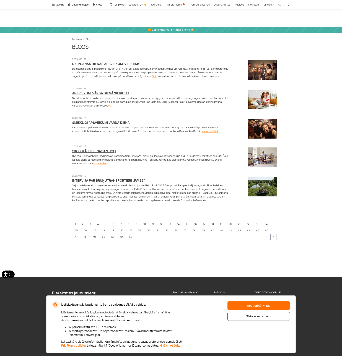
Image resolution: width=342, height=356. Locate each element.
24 (266, 224)
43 (239, 230)
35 (166, 230)
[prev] (267, 237)
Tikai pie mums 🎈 (175, 4)
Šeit (154, 76)
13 (170, 224)
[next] (273, 237)
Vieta (99, 4)
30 (121, 230)
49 (94, 236)
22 (248, 224)
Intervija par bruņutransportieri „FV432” (108, 180)
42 (230, 230)
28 (103, 230)
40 (212, 230)
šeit (110, 105)
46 (266, 230)
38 (194, 230)
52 (121, 236)
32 (139, 230)
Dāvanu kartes (222, 4)
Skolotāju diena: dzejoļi (94, 151)
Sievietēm (254, 4)
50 (103, 236)
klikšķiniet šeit (169, 345)
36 (176, 230)
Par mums (77, 39)
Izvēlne (60, 4)
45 (257, 230)
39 (203, 230)
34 (157, 230)
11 (153, 224)
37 (185, 230)
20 (230, 224)
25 (76, 230)
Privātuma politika (73, 345)
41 (221, 230)
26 (85, 230)
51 (112, 236)
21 (239, 224)
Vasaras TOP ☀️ (137, 4)
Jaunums (156, 4)
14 (178, 224)
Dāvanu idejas (80, 4)
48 (85, 236)
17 (204, 224)
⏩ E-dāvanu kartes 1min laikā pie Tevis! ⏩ (171, 29)
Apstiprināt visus (258, 306)
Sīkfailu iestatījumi (258, 316)
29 (112, 230)
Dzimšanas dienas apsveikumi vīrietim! (105, 64)
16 (195, 224)
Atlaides (239, 4)
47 (76, 236)
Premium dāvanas (200, 4)
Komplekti (119, 4)
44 (248, 230)
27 (94, 230)
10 (144, 224)
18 (212, 224)
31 (131, 230)
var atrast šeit (210, 131)
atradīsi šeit (100, 163)
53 (130, 236)
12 (161, 224)
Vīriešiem (269, 4)
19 (221, 224)
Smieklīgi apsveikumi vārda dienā (101, 122)
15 (187, 224)
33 (148, 230)
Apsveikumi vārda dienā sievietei (100, 93)
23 (257, 224)
